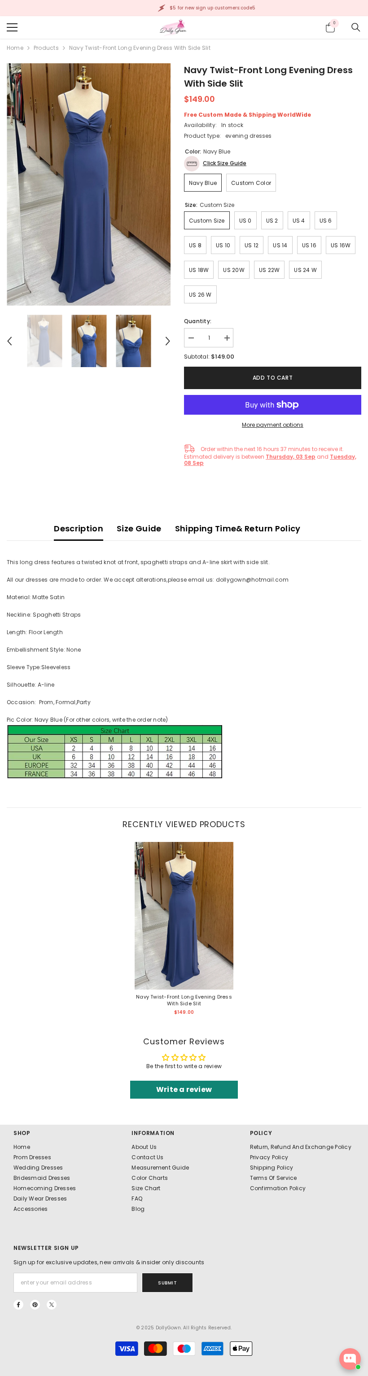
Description (78, 528)
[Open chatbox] (350, 1359)
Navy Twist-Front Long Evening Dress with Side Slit (184, 1000)
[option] (89, 184)
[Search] (355, 27)
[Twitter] (52, 1305)
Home (15, 48)
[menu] (12, 27)
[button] (9, 341)
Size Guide (139, 528)
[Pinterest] (35, 1305)
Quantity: (197, 321)
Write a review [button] (184, 1089)
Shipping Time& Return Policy (238, 528)
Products (46, 48)
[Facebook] (18, 1305)
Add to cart (273, 377)
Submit (167, 1283)
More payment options (272, 425)
